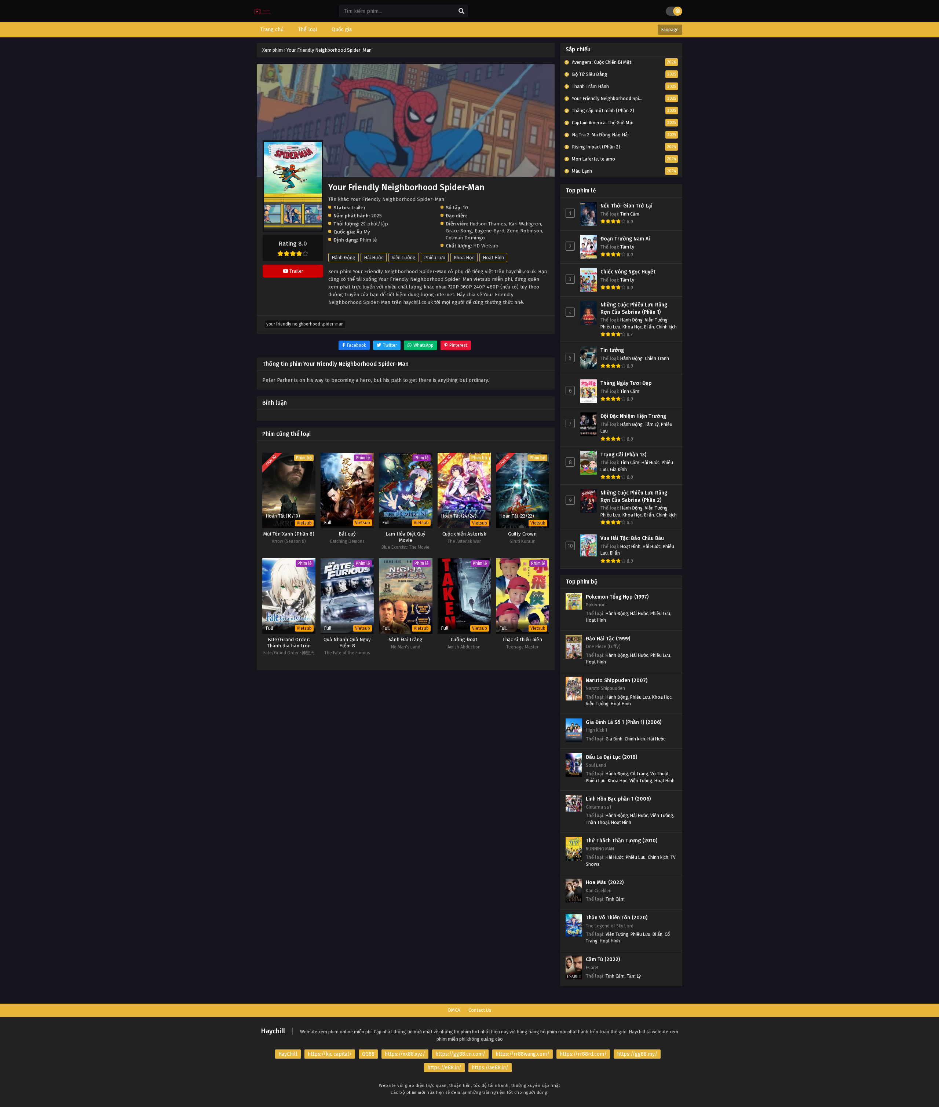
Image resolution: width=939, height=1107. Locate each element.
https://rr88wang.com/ (522, 1054)
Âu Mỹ (363, 232)
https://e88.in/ (444, 1067)
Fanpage (670, 29)
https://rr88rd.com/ (583, 1054)
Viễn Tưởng (404, 257)
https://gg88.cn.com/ (460, 1054)
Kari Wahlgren (525, 224)
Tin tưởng (612, 350)
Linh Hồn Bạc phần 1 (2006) (618, 799)
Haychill (273, 1031)
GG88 (368, 1054)
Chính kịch (666, 327)
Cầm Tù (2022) (603, 959)
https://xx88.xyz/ (405, 1054)
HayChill (287, 1054)
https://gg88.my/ (637, 1054)
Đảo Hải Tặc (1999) (608, 639)
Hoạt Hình (493, 257)
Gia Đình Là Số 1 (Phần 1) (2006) (623, 722)
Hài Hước (373, 257)
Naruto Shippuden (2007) (616, 680)
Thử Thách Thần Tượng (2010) (621, 841)
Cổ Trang (639, 773)
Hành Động (343, 257)
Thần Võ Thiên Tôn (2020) (616, 918)
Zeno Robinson (524, 231)
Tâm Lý (627, 247)
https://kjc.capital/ (330, 1054)
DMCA (454, 1010)
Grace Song (459, 231)
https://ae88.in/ (490, 1067)
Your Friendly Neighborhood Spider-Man (305, 324)
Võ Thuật (659, 773)
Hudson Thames (488, 224)
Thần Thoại (597, 822)
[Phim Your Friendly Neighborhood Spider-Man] (262, 17)
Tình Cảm (629, 214)
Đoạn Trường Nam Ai (625, 239)
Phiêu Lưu (434, 257)
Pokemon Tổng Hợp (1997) (617, 597)
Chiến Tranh (657, 358)
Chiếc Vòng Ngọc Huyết (627, 272)
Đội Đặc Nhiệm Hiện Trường (633, 416)
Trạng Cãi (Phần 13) (623, 455)
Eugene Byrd (489, 231)
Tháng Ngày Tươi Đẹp (626, 383)
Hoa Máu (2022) (605, 882)
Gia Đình (618, 469)
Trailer (295, 271)
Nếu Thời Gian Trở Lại (626, 206)
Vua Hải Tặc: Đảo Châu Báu (632, 538)
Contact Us (480, 1010)
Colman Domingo (465, 238)
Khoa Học (464, 257)
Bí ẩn (649, 327)
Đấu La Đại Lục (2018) (611, 757)
